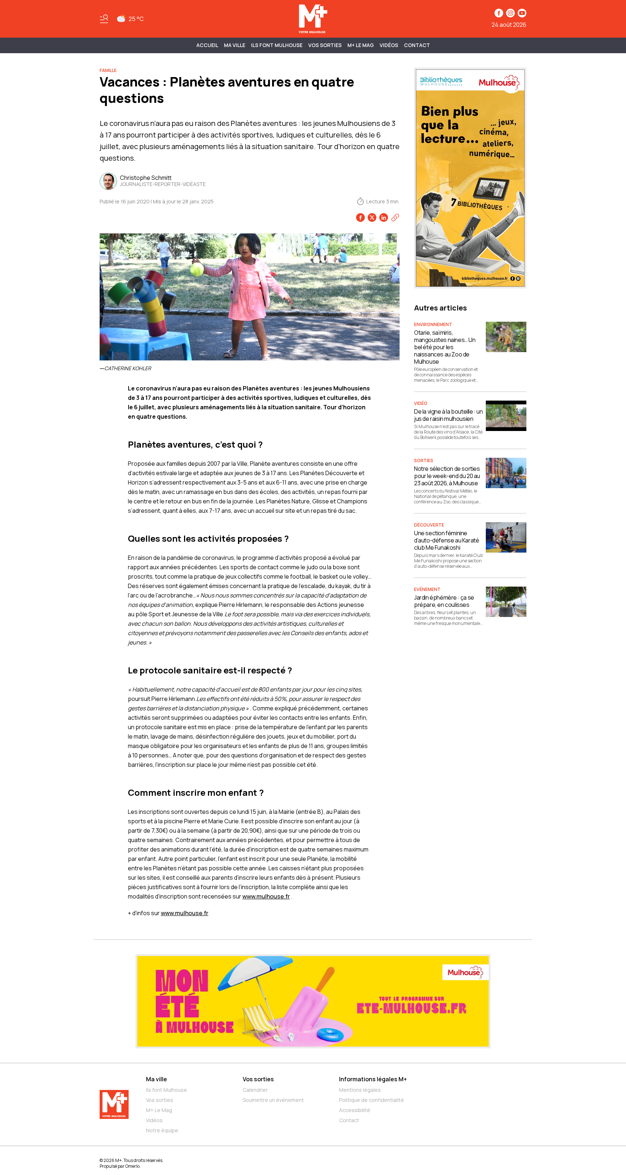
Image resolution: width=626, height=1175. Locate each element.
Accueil (207, 45)
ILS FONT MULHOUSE (276, 45)
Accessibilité (354, 1110)
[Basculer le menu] (104, 18)
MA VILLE (234, 45)
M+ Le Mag (360, 45)
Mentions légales (360, 1089)
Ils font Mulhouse (166, 1089)
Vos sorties (325, 45)
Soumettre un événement (273, 1099)
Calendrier (255, 1089)
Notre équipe (162, 1130)
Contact (417, 45)
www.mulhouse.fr (266, 896)
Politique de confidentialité (371, 1099)
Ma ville (156, 1079)
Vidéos (389, 45)
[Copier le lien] (395, 217)
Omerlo (132, 1166)
